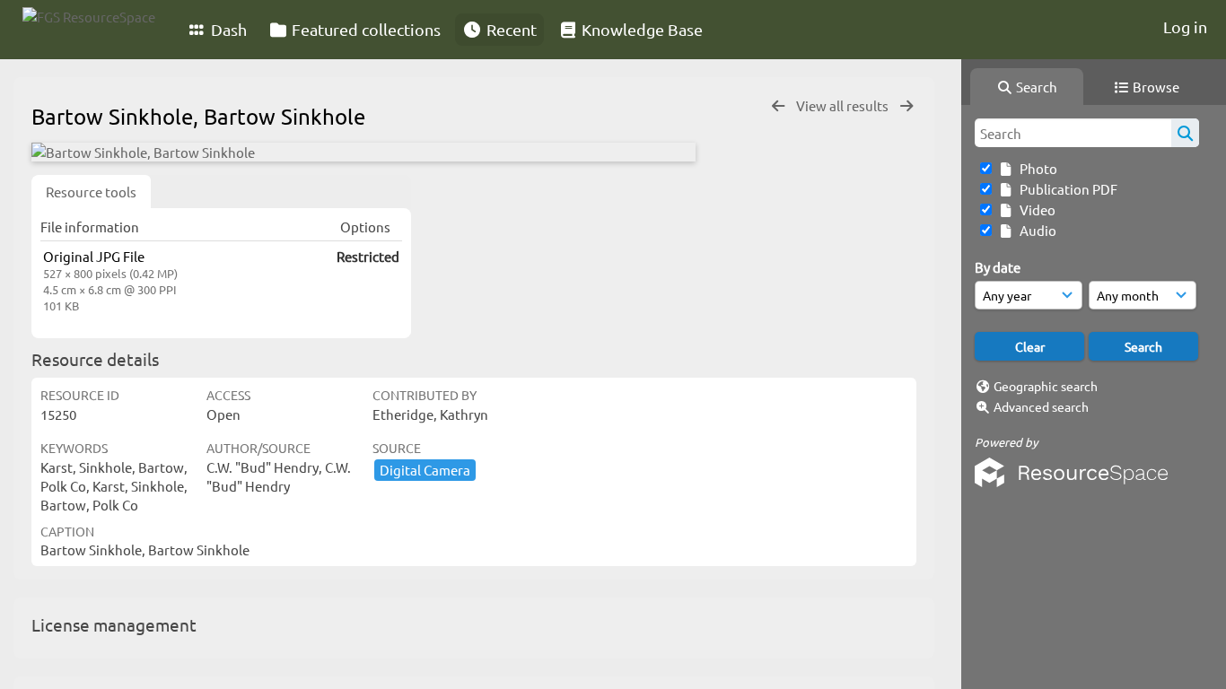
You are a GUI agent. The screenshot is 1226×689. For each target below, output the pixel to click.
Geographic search (1046, 386)
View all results (843, 105)
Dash (227, 29)
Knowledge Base (640, 29)
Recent (510, 29)
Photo (1035, 168)
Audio (1035, 230)
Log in (1185, 26)
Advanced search (1041, 406)
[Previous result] (778, 106)
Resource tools (91, 191)
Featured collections (364, 29)
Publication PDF (1065, 188)
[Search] (1185, 132)
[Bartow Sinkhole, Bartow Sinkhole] (363, 152)
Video (1034, 209)
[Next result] (906, 106)
